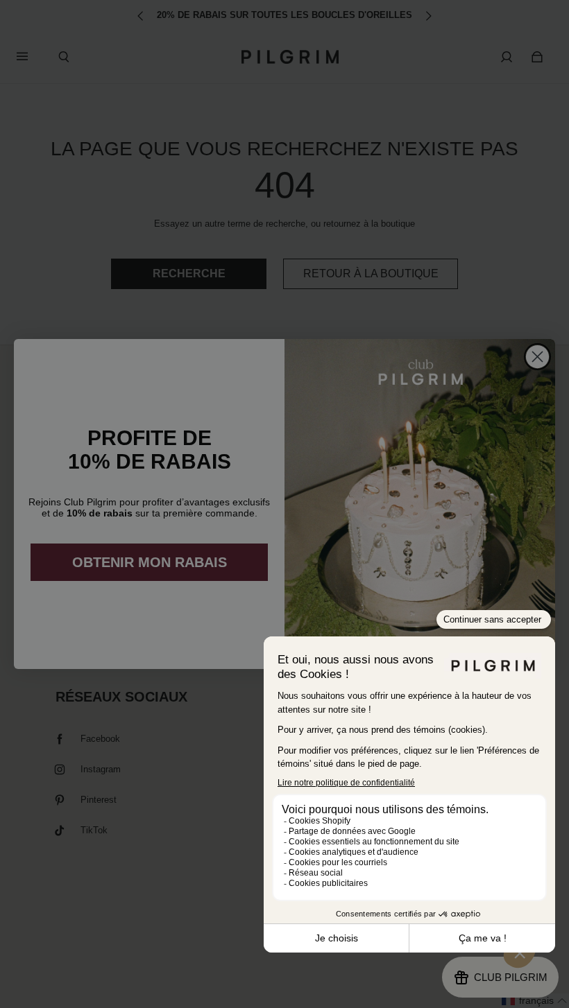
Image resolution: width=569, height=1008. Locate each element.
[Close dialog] (537, 357)
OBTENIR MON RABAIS (149, 562)
